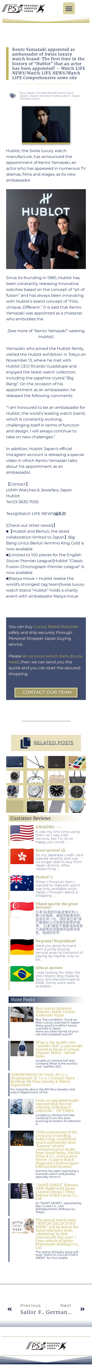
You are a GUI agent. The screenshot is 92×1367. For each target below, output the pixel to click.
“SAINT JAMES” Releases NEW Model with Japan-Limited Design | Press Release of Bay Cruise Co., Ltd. (57, 1192)
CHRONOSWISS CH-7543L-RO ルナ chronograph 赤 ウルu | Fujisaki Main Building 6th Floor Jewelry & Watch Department (42, 1079)
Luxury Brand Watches (56, 626)
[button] (69, 8)
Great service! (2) (51, 850)
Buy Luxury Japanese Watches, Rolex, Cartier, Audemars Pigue (56, 1011)
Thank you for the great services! (57, 906)
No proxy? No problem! (56, 941)
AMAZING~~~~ (49, 827)
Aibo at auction (49, 968)
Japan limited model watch (50, 96)
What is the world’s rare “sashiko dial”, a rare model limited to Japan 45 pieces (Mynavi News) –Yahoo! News (59, 1049)
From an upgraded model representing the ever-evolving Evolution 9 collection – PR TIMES (57, 1105)
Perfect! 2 (44, 877)
